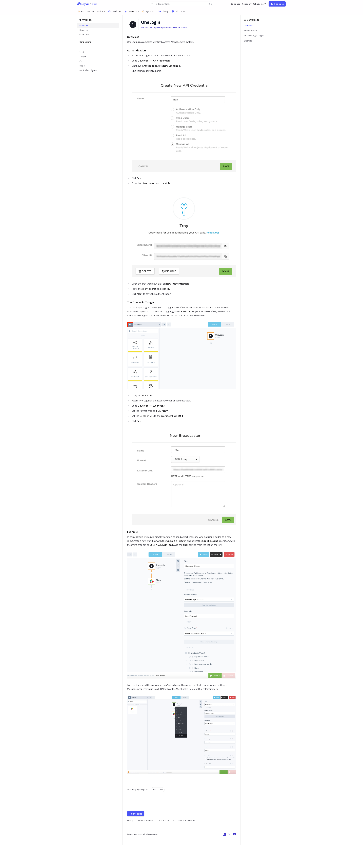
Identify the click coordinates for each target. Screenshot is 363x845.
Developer (116, 11)
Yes (154, 789)
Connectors (133, 11)
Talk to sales (277, 4)
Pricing (130, 820)
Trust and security (165, 820)
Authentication (250, 30)
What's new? (259, 4)
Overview (248, 25)
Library (165, 11)
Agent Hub (150, 11)
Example (248, 40)
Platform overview (186, 820)
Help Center (180, 11)
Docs (94, 4)
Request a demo (145, 820)
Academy (247, 4)
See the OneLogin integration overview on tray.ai (164, 27)
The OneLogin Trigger (254, 35)
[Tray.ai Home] (83, 4)
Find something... (183, 4)
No (161, 789)
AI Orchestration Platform (93, 11)
